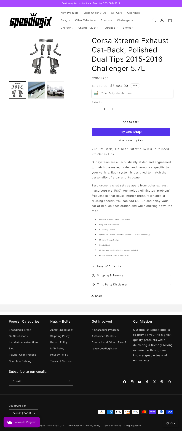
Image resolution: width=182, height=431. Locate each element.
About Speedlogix (61, 329)
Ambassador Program (105, 329)
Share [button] (99, 295)
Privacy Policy (59, 354)
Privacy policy (92, 425)
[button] (154, 20)
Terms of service (112, 425)
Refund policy (75, 425)
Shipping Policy (60, 336)
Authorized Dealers (104, 336)
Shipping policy (132, 425)
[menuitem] (69, 13)
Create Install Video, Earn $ (109, 342)
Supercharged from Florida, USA (47, 425)
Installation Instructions (23, 342)
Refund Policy (59, 342)
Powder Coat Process (22, 354)
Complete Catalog (20, 361)
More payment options (131, 140)
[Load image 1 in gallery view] (17, 89)
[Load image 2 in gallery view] (36, 89)
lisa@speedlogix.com (105, 348)
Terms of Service (61, 361)
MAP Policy (57, 348)
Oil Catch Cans (18, 336)
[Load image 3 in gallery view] (55, 89)
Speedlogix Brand (20, 329)
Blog (11, 348)
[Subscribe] (69, 381)
